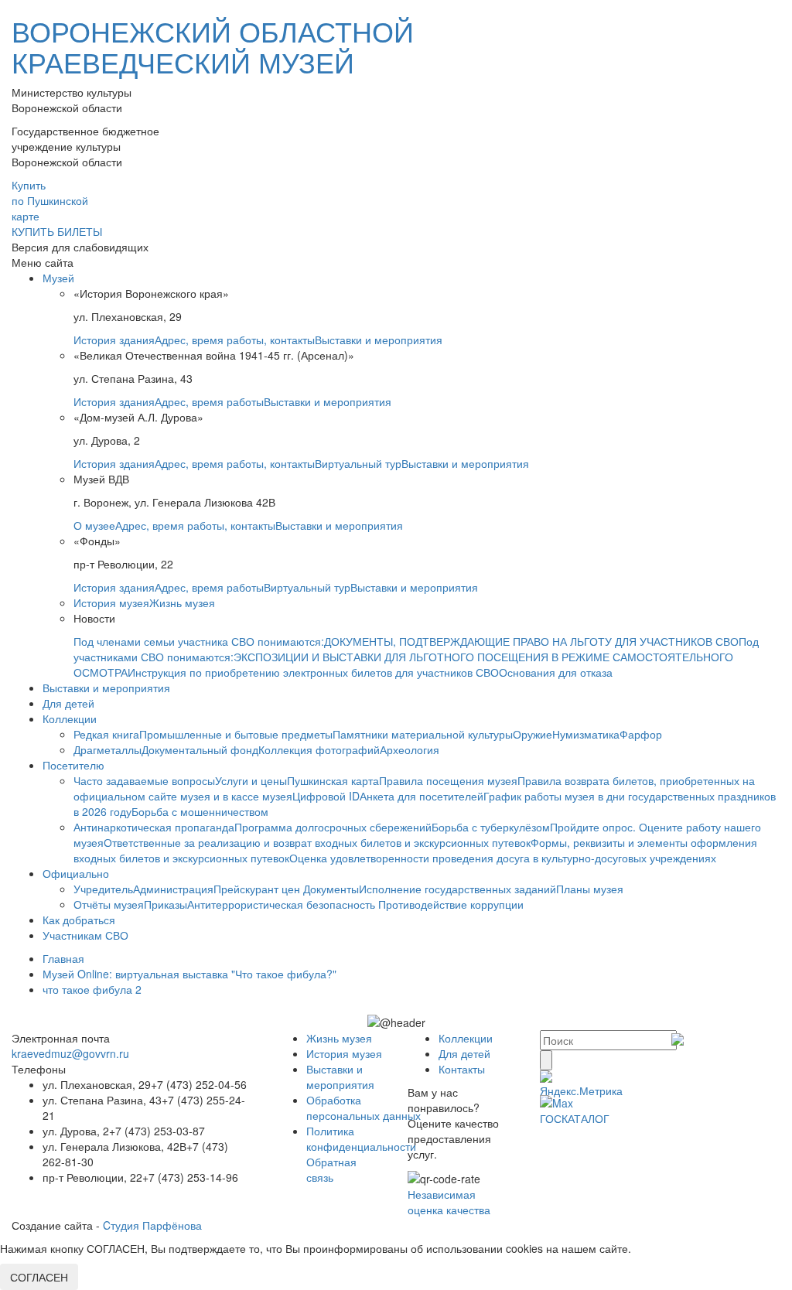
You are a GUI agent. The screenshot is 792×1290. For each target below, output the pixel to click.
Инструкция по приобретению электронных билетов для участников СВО (313, 672)
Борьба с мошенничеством (199, 811)
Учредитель (103, 888)
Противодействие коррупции (451, 904)
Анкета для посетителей (421, 796)
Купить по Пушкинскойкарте (50, 200)
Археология (409, 749)
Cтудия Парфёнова (152, 1225)
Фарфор (641, 734)
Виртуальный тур (358, 463)
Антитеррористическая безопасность (282, 904)
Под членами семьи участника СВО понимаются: (198, 641)
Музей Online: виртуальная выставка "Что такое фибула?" (189, 973)
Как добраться (79, 919)
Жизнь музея (182, 602)
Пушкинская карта (333, 780)
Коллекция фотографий (319, 749)
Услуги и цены (251, 780)
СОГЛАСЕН (39, 1277)
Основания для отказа (556, 672)
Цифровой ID (326, 796)
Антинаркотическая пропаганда (153, 826)
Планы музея (589, 888)
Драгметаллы (107, 749)
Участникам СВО (85, 935)
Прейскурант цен (258, 888)
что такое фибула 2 (92, 989)
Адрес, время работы (209, 401)
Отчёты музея (108, 904)
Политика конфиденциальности (361, 1138)
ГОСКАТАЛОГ (574, 1118)
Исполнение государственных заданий (457, 888)
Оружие (532, 734)
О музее (94, 525)
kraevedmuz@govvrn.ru (70, 1053)
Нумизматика (586, 734)
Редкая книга (106, 734)
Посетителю (73, 765)
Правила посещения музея (448, 780)
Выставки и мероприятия (378, 339)
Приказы (165, 904)
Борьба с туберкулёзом (491, 826)
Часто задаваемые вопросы (144, 780)
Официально (76, 873)
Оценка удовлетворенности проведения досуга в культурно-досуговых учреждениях (502, 857)
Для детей (68, 703)
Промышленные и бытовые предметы (236, 734)
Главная (63, 958)
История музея (111, 602)
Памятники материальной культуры (423, 734)
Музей (58, 277)
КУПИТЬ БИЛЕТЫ (57, 231)
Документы (331, 888)
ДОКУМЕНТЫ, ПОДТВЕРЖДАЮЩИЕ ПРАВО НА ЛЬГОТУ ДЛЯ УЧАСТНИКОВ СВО (531, 641)
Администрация (173, 888)
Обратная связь (331, 1169)
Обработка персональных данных (363, 1107)
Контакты (462, 1069)
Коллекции (70, 718)
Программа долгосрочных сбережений (333, 826)
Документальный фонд (200, 749)
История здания (114, 339)
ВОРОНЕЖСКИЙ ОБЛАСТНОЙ (213, 46)
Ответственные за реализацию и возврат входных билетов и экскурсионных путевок (317, 842)
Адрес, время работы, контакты (235, 339)
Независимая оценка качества (449, 1201)
